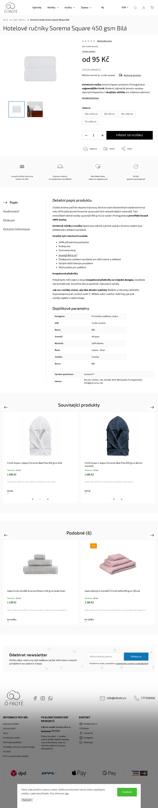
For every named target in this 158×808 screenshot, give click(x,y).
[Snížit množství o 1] (86, 135)
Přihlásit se (136, 656)
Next (152, 407)
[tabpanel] (40, 457)
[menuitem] (36, 7)
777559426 (148, 698)
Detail (10, 491)
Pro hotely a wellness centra (105, 316)
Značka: (88, 51)
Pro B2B (6, 751)
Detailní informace (90, 98)
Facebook (35, 698)
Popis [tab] (14, 202)
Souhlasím (127, 792)
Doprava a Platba (11, 724)
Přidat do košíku (129, 135)
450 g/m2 (96, 215)
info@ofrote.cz (116, 698)
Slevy (5, 733)
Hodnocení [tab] (11, 211)
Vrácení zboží (9, 728)
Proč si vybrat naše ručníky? (16, 756)
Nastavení (26, 800)
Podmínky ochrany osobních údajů (18, 747)
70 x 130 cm (117, 621)
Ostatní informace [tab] (16, 229)
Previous (6, 407)
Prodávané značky (11, 737)
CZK (124, 7)
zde (67, 793)
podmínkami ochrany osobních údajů (132, 663)
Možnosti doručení (132, 75)
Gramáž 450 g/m (68, 255)
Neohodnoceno (104, 41)
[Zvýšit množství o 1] (102, 135)
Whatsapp (50, 698)
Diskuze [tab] (9, 220)
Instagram (42, 698)
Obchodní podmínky (12, 742)
